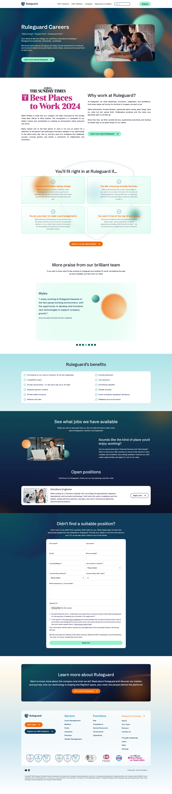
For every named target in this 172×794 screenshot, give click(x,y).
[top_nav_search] (128, 4)
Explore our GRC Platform (38, 731)
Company (88, 4)
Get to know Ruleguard (84, 691)
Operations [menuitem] (97, 735)
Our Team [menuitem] (126, 724)
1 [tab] (77, 345)
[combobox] (122, 4)
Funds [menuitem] (66, 728)
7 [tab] (95, 345)
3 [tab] (83, 345)
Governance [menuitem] (98, 732)
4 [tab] (86, 345)
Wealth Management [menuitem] (73, 739)
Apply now (137, 495)
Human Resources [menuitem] (100, 728)
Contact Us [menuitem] (126, 732)
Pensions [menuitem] (68, 735)
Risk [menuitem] (94, 721)
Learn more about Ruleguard (36, 60)
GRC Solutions (63, 4)
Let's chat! (31, 725)
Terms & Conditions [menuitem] (141, 770)
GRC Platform (77, 4)
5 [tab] (89, 345)
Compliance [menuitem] (98, 724)
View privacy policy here (83, 624)
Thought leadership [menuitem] (130, 738)
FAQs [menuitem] (124, 745)
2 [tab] (80, 345)
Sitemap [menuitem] (125, 749)
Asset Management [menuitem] (72, 721)
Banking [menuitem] (67, 724)
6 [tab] (92, 345)
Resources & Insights (103, 4)
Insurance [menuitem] (68, 732)
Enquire (145, 4)
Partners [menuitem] (125, 728)
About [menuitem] (124, 721)
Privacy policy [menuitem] (131, 770)
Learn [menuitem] (124, 741)
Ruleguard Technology (131, 716)
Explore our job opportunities (84, 244)
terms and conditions (73, 619)
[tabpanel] (86, 310)
